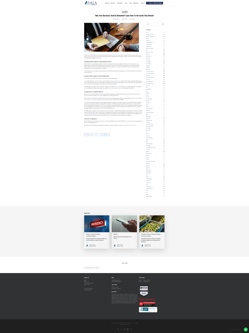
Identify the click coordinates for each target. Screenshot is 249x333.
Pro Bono (147, 159)
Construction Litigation (150, 77)
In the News (148, 122)
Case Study (148, 58)
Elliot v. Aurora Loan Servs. (114, 88)
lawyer (147, 141)
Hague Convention (149, 108)
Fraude (147, 106)
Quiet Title (148, 163)
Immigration (148, 118)
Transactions (148, 182)
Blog (147, 50)
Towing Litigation (149, 178)
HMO (147, 114)
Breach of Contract (149, 52)
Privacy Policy (135, 323)
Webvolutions (126, 324)
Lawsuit (147, 139)
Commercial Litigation (150, 73)
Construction (148, 75)
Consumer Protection (150, 81)
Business (125, 12)
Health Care (148, 110)
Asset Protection (149, 44)
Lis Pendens (148, 149)
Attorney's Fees (148, 46)
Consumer (148, 79)
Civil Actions (148, 59)
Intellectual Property (149, 124)
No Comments (132, 19)
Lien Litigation (148, 145)
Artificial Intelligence (149, 42)
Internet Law (148, 128)
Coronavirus (148, 85)
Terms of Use (129, 323)
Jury (146, 132)
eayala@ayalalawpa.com (116, 280)
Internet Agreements (149, 126)
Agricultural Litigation (150, 36)
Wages (147, 194)
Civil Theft (147, 67)
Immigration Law (149, 120)
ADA (147, 32)
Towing (147, 176)
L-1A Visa (147, 133)
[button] (246, 329)
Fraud (147, 104)
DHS (147, 87)
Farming (147, 96)
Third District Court (103, 105)
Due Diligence (148, 89)
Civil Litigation (148, 61)
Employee (147, 93)
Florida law (89, 78)
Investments (148, 130)
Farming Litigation (149, 98)
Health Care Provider (149, 112)
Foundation (148, 102)
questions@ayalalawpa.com (117, 281)
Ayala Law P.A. (116, 19)
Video (147, 190)
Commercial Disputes (150, 71)
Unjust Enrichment (149, 188)
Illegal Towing (148, 116)
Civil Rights (148, 65)
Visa (146, 192)
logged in (90, 267)
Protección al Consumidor (150, 161)
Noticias (147, 157)
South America (148, 172)
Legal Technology (149, 143)
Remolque (148, 167)
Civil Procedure (148, 63)
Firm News (148, 100)
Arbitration (148, 40)
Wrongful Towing (149, 196)
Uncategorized (148, 186)
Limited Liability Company (150, 147)
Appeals (147, 38)
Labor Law (148, 135)
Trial (147, 184)
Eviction (147, 95)
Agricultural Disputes (150, 34)
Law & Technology (149, 137)
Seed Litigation (148, 171)
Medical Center (148, 153)
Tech (147, 174)
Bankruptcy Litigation (149, 48)
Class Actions (148, 69)
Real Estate (148, 165)
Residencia (148, 169)
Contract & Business (149, 83)
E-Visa (147, 91)
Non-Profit (148, 155)
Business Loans (148, 56)
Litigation (147, 151)
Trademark (148, 180)
